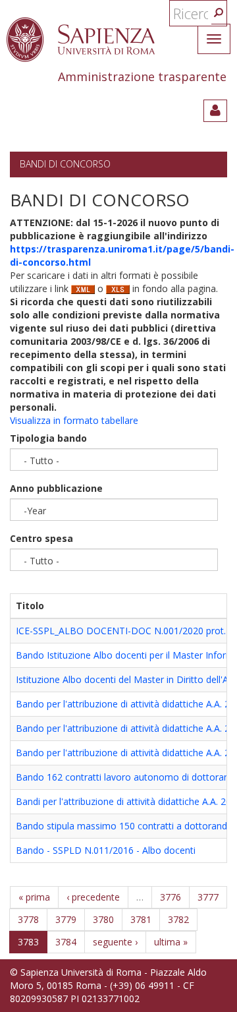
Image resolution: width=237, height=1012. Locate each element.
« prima (34, 897)
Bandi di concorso (65, 164)
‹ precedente (93, 897)
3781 (140, 919)
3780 (103, 919)
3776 (170, 897)
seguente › (115, 942)
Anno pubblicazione (56, 488)
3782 (178, 919)
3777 (208, 897)
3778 (28, 919)
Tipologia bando (48, 438)
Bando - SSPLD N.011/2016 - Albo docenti (106, 850)
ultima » (171, 942)
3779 (65, 919)
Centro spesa (41, 538)
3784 (65, 942)
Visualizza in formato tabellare (74, 420)
